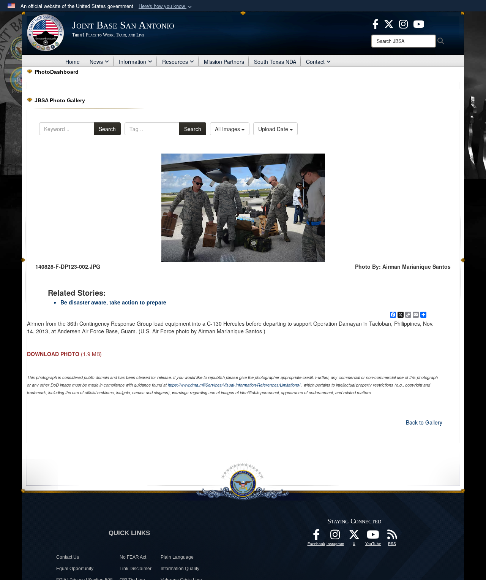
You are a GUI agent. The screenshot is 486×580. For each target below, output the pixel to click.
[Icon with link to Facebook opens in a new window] (375, 23)
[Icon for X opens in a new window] (389, 23)
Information (132, 61)
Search (107, 129)
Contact (315, 61)
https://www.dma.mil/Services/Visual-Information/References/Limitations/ (234, 385)
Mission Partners (224, 61)
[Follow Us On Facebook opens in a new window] (316, 537)
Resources (175, 61)
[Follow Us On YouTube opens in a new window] (373, 537)
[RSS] (392, 537)
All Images (228, 129)
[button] (166, 6)
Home (72, 61)
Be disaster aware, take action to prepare (113, 302)
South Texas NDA (275, 61)
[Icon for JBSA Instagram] (335, 537)
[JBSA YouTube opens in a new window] (418, 23)
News (96, 61)
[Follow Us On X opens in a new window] (354, 537)
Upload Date (274, 129)
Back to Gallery (424, 422)
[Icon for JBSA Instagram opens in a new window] (403, 23)
